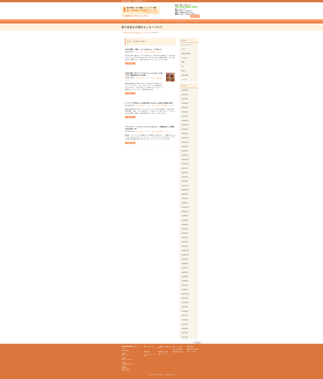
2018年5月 (185, 276)
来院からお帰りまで (165, 347)
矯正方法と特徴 (193, 349)
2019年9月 (185, 216)
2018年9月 (185, 259)
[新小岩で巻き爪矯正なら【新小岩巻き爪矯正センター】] (141, 15)
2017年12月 (185, 294)
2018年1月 (185, 289)
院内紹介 (191, 346)
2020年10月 (185, 190)
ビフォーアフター (140, 77)
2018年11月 (185, 255)
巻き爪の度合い (186, 53)
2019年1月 (185, 246)
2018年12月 (185, 250)
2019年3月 (185, 237)
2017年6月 (185, 320)
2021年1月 (185, 185)
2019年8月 (185, 220)
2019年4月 (185, 233)
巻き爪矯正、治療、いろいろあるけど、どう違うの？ (144, 49)
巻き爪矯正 (153, 52)
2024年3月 (185, 116)
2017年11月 (185, 298)
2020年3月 (185, 194)
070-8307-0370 (125, 350)
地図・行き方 (195, 16)
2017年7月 (185, 315)
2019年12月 (185, 207)
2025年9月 (185, 90)
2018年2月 (185, 285)
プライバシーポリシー (151, 355)
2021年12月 (185, 159)
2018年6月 (185, 272)
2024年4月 (185, 112)
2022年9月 (185, 146)
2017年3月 (185, 333)
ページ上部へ (197, 342)
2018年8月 (185, 263)
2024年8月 (185, 103)
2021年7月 (185, 168)
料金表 (148, 351)
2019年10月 (185, 211)
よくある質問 (178, 349)
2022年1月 (185, 155)
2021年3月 (185, 181)
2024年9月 (185, 99)
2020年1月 (185, 203)
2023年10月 (185, 125)
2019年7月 (185, 224)
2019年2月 (185, 242)
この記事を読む (130, 63)
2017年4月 (185, 328)
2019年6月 (185, 229)
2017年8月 (185, 311)
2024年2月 (185, 120)
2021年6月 (185, 172)
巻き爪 (146, 52)
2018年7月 (185, 268)
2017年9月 (185, 307)
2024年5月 (185, 107)
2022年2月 (185, 151)
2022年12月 (185, 142)
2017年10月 (185, 302)
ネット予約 (191, 351)
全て (141, 52)
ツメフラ (159, 52)
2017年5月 (185, 324)
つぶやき (184, 57)
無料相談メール (179, 351)
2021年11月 (185, 164)
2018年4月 (185, 281)
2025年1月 (185, 94)
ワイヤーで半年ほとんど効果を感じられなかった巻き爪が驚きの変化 (149, 103)
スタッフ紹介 (178, 346)
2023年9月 (185, 129)
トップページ (150, 346)
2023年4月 (185, 138)
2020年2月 (185, 198)
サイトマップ (164, 354)
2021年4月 (185, 177)
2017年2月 (185, 337)
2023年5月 (185, 133)
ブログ (137, 52)
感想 (183, 62)
